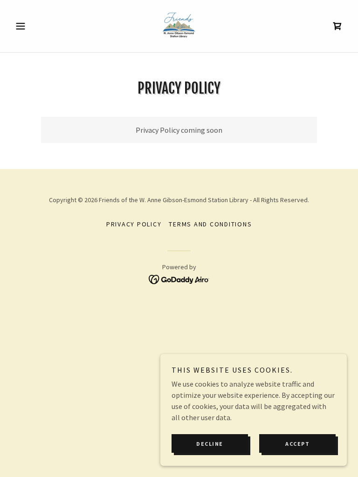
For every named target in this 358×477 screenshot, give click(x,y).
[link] (179, 26)
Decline (209, 443)
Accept (297, 443)
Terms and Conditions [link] (210, 224)
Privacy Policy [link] (134, 224)
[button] (36, 26)
